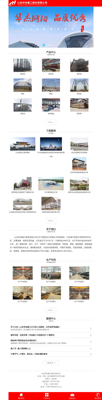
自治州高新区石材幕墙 (79, 152)
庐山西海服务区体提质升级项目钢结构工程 (51, 154)
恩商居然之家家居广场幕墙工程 (23, 192)
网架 (22, 94)
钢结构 (22, 74)
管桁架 (79, 94)
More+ (51, 122)
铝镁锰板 (51, 114)
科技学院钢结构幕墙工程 (79, 172)
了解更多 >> (51, 363)
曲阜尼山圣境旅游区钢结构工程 (79, 192)
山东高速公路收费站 (23, 152)
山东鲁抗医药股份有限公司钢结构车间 (22, 212)
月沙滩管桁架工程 (51, 192)
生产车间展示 (22, 282)
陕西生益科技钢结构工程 (51, 212)
